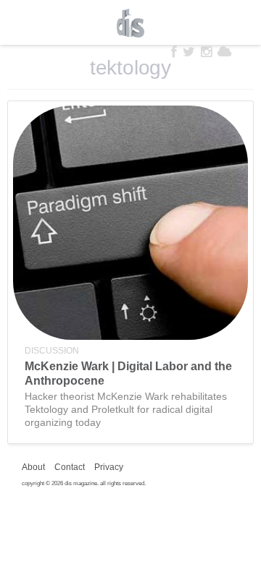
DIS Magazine (130, 23)
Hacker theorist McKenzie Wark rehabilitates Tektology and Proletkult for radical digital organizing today (126, 409)
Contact (69, 467)
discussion (52, 351)
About (33, 467)
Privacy (108, 467)
